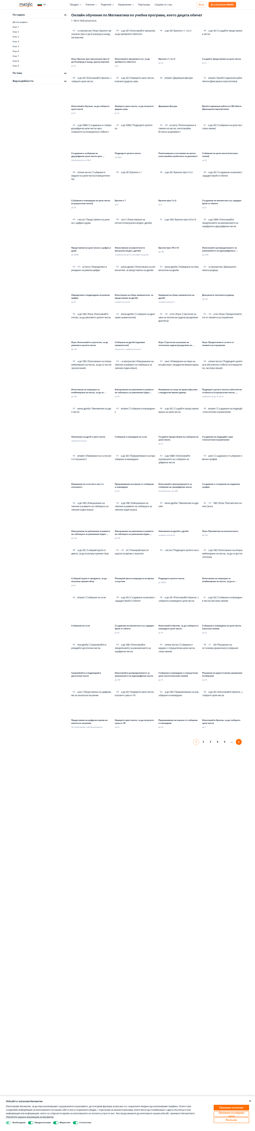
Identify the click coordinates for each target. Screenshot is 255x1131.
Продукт (74, 5)
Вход (201, 5)
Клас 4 (16, 42)
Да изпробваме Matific (222, 5)
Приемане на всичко (231, 1108)
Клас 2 (16, 32)
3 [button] (210, 742)
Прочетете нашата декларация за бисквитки (30, 1117)
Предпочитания (43, 1123)
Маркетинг (65, 1123)
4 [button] (217, 742)
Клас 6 (16, 51)
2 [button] (203, 742)
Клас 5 (16, 46)
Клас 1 (16, 27)
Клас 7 (16, 56)
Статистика (85, 1123)
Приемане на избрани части (231, 1114)
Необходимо (19, 1123)
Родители (106, 5)
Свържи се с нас (163, 5)
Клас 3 (16, 37)
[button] (41, 4)
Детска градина (20, 22)
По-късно (231, 1120)
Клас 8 (16, 61)
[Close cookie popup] (250, 1101)
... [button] (232, 742)
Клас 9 (16, 66)
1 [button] (196, 742)
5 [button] (224, 742)
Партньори (144, 5)
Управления (124, 5)
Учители (89, 5)
